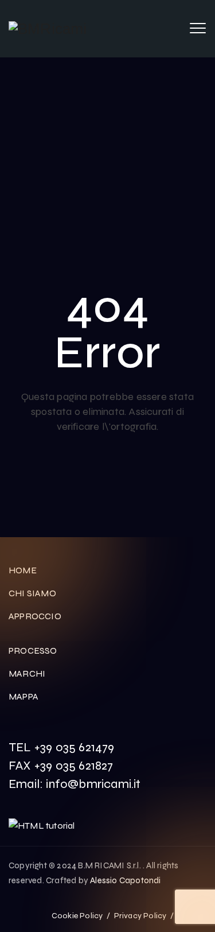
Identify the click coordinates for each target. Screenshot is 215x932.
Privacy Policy (140, 916)
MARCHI (27, 673)
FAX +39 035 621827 (61, 765)
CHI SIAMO (32, 593)
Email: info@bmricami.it (75, 783)
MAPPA (23, 696)
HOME (23, 570)
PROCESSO (33, 650)
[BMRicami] (48, 28)
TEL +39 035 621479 (62, 747)
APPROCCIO (35, 616)
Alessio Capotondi (125, 880)
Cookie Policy (77, 916)
